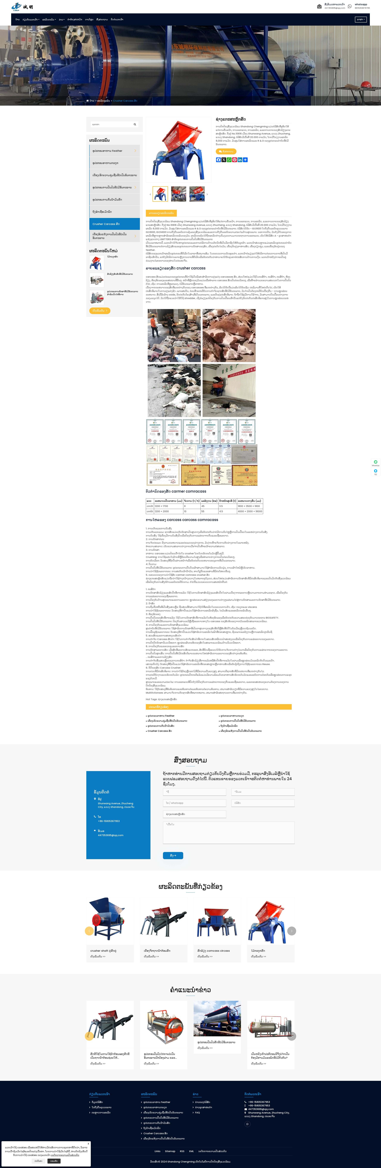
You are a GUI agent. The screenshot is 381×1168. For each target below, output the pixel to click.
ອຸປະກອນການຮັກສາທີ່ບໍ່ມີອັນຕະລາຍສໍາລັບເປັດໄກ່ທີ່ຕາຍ (122, 293)
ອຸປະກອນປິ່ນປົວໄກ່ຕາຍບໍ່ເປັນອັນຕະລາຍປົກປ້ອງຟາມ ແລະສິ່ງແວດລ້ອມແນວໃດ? (266, 1056)
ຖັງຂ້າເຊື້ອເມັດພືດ (102, 212)
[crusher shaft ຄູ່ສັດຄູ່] (217, 921)
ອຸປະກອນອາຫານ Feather (107, 151)
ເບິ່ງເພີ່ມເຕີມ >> (97, 956)
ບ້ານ (18, 19)
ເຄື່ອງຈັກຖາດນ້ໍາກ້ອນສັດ (264, 951)
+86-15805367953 (109, 821)
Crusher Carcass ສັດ (125, 101)
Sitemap (170, 1151)
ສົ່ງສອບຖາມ (102, 19)
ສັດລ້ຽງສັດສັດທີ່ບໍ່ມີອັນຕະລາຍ (120, 274)
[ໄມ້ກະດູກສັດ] (96, 262)
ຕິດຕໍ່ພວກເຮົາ (117, 19)
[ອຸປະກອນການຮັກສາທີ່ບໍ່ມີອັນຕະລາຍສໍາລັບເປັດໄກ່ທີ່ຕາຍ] (96, 297)
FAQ (197, 1112)
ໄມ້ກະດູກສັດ (112, 256)
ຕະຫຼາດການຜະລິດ (101, 1112)
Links (157, 1151)
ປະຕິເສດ (38, 1161)
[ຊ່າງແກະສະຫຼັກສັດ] (160, 194)
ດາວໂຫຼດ (89, 19)
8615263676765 (362, 8)
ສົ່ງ (173, 855)
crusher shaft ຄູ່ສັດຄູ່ (210, 951)
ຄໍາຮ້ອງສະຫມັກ (75, 19)
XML (191, 1151)
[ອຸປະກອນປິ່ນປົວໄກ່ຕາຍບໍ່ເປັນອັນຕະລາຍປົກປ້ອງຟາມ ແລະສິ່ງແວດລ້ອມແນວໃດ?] (271, 1024)
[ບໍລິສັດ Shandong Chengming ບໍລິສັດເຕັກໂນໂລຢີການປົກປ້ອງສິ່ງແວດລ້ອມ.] (23, 6)
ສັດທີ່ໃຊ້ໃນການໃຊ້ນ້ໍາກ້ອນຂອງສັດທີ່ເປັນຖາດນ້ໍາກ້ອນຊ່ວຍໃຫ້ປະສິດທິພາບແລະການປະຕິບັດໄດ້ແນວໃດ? (217, 1056)
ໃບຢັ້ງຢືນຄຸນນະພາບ (101, 1107)
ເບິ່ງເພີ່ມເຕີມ (99, 310)
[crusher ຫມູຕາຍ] (110, 921)
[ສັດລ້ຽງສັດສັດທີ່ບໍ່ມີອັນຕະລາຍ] (96, 279)
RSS (182, 1151)
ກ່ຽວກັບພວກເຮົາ (30, 19)
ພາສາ (360, 19)
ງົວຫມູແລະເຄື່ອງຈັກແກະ (157, 951)
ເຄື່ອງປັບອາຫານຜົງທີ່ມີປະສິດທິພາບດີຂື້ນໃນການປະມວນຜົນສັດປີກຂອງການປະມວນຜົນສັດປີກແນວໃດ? (163, 1056)
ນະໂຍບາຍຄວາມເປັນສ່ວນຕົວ (212, 1151)
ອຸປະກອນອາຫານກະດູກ (105, 163)
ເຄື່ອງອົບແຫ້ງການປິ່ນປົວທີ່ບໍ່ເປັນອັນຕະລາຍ (110, 236)
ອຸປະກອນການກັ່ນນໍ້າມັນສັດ (107, 199)
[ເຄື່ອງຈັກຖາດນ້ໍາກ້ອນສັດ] (271, 921)
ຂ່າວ (61, 19)
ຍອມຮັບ (54, 1161)
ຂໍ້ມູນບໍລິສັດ (97, 1102)
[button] (89, 931)
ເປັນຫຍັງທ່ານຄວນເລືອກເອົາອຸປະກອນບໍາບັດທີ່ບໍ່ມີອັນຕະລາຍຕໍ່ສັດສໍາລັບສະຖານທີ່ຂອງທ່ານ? (110, 1056)
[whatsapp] (247, 1124)
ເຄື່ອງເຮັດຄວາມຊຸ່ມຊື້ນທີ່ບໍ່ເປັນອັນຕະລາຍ (115, 175)
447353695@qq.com (335, 8)
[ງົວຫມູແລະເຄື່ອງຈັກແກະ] (163, 921)
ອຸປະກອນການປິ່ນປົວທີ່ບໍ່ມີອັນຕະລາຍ (112, 187)
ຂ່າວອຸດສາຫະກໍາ (203, 1107)
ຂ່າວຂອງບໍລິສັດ (202, 1102)
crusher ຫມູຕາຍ (100, 951)
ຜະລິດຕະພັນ (48, 19)
